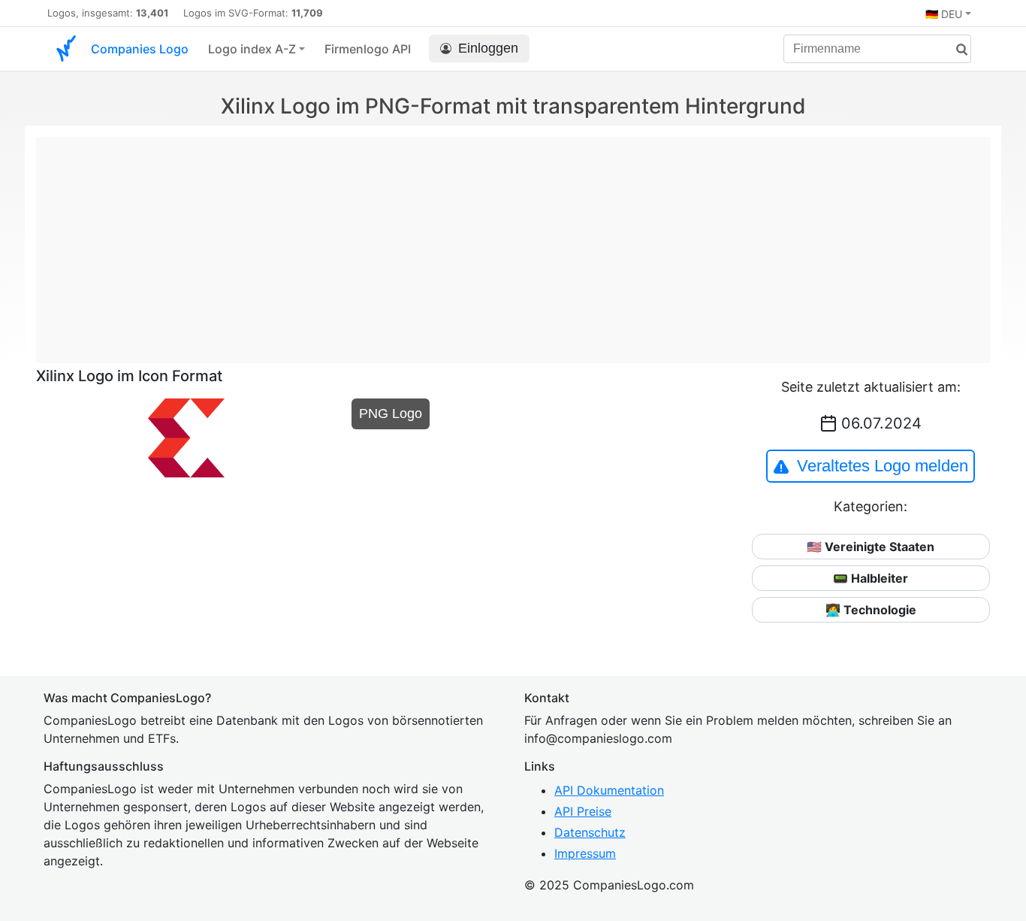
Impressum (585, 853)
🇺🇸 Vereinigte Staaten (870, 546)
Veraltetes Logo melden (882, 465)
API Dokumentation (609, 790)
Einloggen (488, 48)
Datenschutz (590, 832)
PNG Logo (390, 413)
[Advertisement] (513, 242)
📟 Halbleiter (870, 578)
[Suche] (956, 50)
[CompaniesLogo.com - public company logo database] (66, 49)
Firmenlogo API (367, 48)
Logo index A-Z (252, 48)
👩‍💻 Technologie (870, 609)
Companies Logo (140, 48)
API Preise (582, 811)
